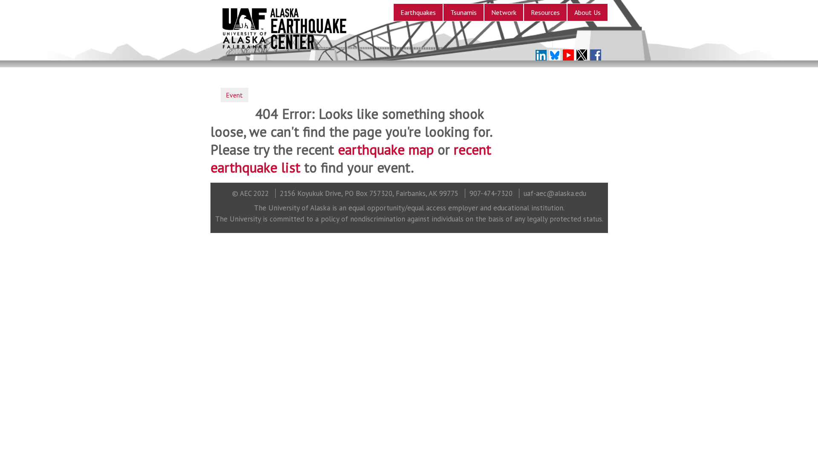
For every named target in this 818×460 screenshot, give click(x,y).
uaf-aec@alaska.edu (555, 193)
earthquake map (386, 149)
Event (234, 95)
